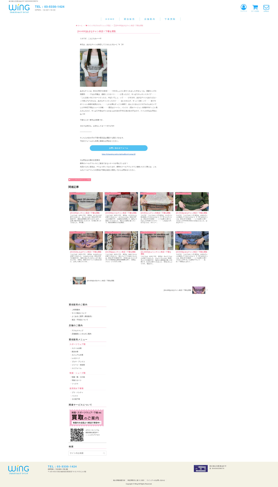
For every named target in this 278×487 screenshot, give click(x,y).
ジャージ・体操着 (78, 365)
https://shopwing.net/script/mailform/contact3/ (119, 154)
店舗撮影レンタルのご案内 (81, 334)
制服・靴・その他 (78, 377)
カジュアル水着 (77, 355)
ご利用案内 (76, 310)
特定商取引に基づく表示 (136, 480)
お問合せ (266, 11)
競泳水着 (75, 351)
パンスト (75, 396)
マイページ (243, 11)
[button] (104, 453)
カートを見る (255, 11)
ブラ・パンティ (77, 392)
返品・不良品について (80, 320)
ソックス (75, 384)
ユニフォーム (77, 368)
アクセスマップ (77, 330)
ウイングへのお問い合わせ (156, 480)
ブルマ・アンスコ (78, 361)
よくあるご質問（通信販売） (82, 316)
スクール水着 (77, 348)
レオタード (76, 358)
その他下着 (76, 399)
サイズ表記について (79, 313)
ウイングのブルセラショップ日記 (80, 179)
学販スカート (77, 380)
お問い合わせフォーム (118, 148)
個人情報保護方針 (119, 480)
